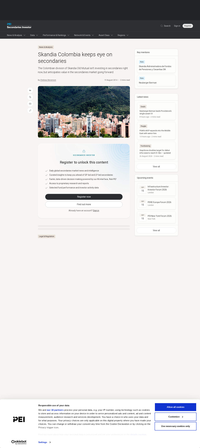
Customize (174, 416)
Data (32, 35)
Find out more (84, 204)
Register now (84, 196)
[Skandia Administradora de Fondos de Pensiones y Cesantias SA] (156, 65)
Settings (42, 442)
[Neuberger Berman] (156, 80)
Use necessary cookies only (175, 426)
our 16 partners (55, 410)
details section (138, 434)
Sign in (177, 26)
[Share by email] (30, 104)
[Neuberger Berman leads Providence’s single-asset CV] (156, 111)
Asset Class (104, 35)
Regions (121, 35)
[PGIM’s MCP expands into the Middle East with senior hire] (156, 131)
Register (187, 26)
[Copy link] (30, 110)
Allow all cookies (175, 407)
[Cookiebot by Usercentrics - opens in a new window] (19, 442)
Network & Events (82, 35)
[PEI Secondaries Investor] (19, 26)
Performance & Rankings (54, 35)
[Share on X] (30, 97)
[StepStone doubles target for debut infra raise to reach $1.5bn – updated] (156, 150)
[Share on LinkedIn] (30, 90)
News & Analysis (14, 35)
